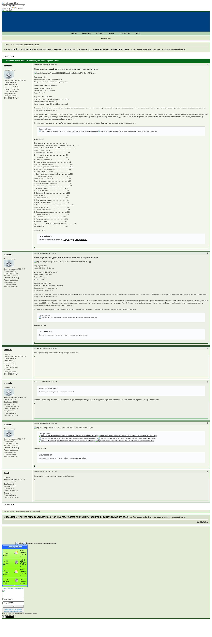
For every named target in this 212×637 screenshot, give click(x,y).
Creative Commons (9, 615)
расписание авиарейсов (13, 611)
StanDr (7, 473)
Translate (20, 8)
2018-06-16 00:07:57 (49, 253)
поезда (10, 588)
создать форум (202, 522)
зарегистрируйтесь (32, 44)
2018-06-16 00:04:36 (49, 64)
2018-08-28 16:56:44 (49, 348)
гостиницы (18, 609)
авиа (4, 588)
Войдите (19, 44)
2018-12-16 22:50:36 (49, 423)
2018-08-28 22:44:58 (49, 382)
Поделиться (38, 64)
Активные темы (105, 38)
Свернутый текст (45, 129)
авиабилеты (8, 609)
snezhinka (8, 66)
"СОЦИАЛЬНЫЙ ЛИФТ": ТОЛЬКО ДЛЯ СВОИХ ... (110, 49)
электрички (19, 588)
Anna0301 (8, 350)
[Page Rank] (7, 10)
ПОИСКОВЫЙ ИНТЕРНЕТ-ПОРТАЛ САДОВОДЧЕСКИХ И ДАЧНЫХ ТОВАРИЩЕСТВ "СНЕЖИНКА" (46, 49)
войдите (67, 240)
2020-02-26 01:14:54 (49, 471)
